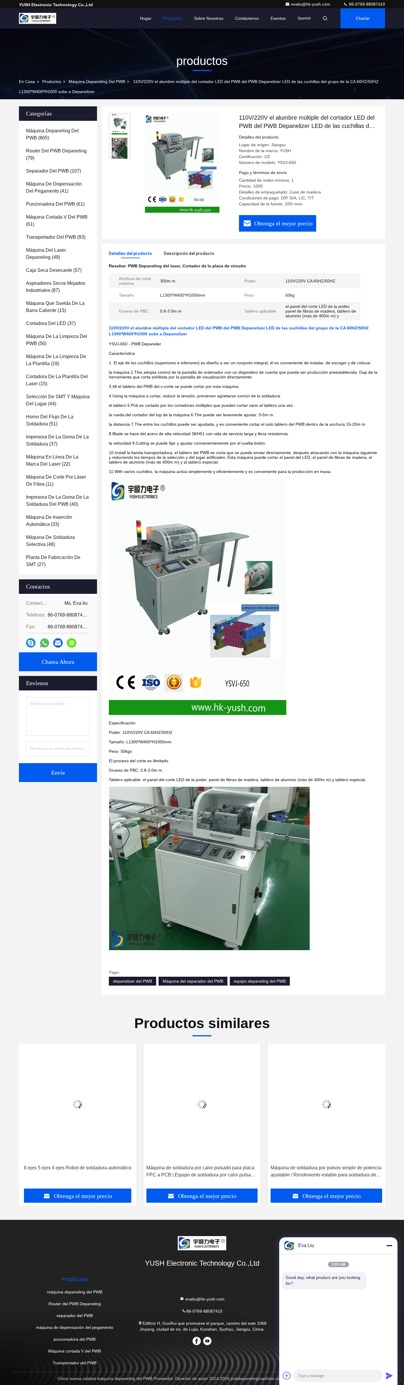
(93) (55, 237)
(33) (49, 521)
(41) (54, 187)
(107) (53, 170)
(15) (55, 307)
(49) (46, 254)
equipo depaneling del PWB (260, 981)
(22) (52, 460)
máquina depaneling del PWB (97, 81)
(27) (53, 561)
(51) (49, 420)
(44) (58, 400)
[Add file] (287, 1375)
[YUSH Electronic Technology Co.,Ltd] (37, 18)
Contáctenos (247, 18)
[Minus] (389, 1245)
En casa (27, 81)
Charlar (363, 18)
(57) (54, 270)
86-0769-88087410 (366, 4)
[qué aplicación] (44, 643)
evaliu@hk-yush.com (311, 4)
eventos (278, 18)
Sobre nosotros (208, 18)
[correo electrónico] (58, 643)
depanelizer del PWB (132, 981)
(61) (55, 204)
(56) (56, 340)
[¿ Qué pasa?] (31, 643)
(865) (52, 134)
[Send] (389, 1375)
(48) (50, 541)
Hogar (145, 18)
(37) (51, 323)
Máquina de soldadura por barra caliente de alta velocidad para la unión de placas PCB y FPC (321, 1171)
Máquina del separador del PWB (193, 981)
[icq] (71, 643)
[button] (29, 1118)
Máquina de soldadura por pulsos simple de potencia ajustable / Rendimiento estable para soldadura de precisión (201, 1171)
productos (172, 18)
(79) (56, 154)
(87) (55, 287)
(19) (56, 360)
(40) (57, 501)
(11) (56, 480)
